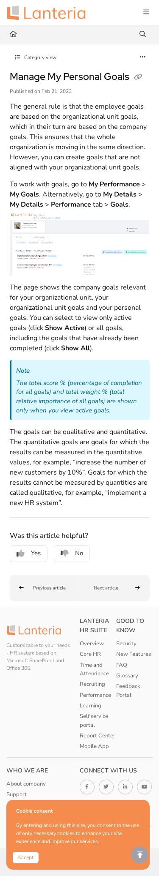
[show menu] (146, 12)
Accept (25, 857)
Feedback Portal (128, 690)
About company (26, 784)
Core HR (90, 654)
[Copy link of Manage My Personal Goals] (138, 77)
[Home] (48, 13)
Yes (36, 553)
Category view (39, 57)
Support (16, 794)
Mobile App (94, 746)
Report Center (97, 736)
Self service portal (94, 720)
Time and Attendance (94, 669)
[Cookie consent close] (141, 807)
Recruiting (92, 684)
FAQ (121, 665)
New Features (133, 654)
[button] (45, 588)
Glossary (127, 676)
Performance (95, 695)
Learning (90, 706)
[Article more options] (143, 57)
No (79, 553)
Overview (92, 643)
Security (126, 643)
